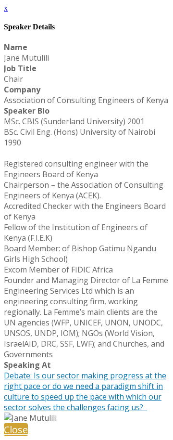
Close (16, 429)
